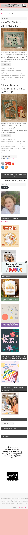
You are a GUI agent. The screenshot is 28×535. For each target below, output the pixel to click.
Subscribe (5, 187)
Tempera (19, 507)
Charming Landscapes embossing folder (10, 73)
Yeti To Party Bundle (15, 77)
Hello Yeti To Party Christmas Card (11, 24)
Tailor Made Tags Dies (16, 146)
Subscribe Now (4, 221)
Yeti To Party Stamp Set (5, 150)
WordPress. (24, 507)
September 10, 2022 (11, 139)
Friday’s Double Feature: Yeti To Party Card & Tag (13, 89)
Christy (3, 68)
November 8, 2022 (11, 68)
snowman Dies (8, 75)
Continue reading (5, 64)
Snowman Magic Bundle (16, 75)
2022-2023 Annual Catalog (7, 70)
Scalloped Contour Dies (6, 146)
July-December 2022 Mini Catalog (13, 143)
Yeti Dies (9, 77)
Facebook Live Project (17, 141)
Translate (12, 158)
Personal (6, 72)
